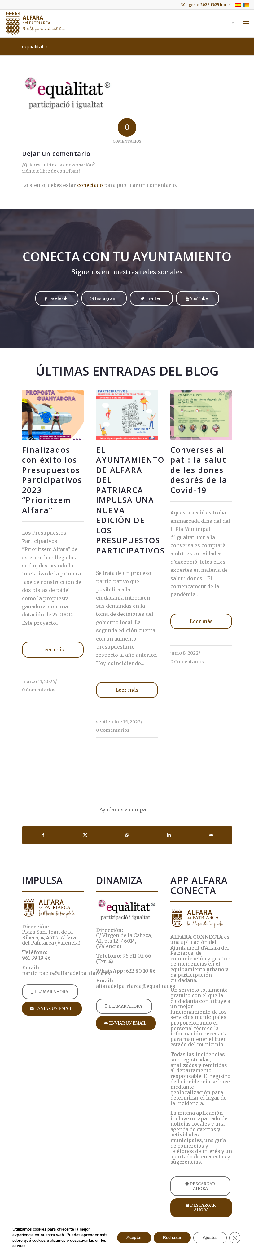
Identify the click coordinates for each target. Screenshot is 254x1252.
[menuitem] (204, 4)
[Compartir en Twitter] (85, 835)
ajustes (18, 1246)
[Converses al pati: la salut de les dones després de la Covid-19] (201, 415)
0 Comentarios (38, 690)
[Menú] (246, 23)
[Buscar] (230, 23)
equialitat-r (35, 46)
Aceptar (134, 1238)
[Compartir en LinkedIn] (169, 835)
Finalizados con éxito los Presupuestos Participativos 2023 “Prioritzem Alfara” (52, 479)
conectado (90, 185)
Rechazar (172, 1238)
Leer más (52, 649)
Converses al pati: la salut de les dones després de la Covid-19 (198, 469)
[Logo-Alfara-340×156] (35, 23)
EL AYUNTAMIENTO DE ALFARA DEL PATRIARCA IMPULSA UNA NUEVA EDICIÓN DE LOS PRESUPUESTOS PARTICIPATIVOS (130, 500)
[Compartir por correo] (211, 835)
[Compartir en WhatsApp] (127, 835)
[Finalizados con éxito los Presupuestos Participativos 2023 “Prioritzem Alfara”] (53, 415)
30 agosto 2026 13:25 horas (205, 4)
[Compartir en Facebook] (43, 835)
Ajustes (210, 1238)
